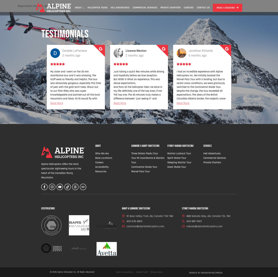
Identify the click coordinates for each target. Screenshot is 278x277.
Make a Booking (226, 7)
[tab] (134, 117)
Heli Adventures (120, 7)
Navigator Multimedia (211, 272)
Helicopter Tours (98, 7)
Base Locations (103, 158)
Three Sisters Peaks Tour (144, 153)
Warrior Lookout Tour (179, 153)
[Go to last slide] (43, 80)
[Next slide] (234, 80)
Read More (56, 103)
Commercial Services (145, 7)
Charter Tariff (142, 272)
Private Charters (170, 7)
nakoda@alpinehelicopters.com (204, 226)
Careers (189, 7)
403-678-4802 (134, 221)
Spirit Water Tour (176, 158)
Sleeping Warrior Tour (179, 162)
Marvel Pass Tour (140, 171)
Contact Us (203, 7)
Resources (100, 171)
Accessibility (102, 167)
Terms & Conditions (124, 272)
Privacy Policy (156, 272)
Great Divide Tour (176, 167)
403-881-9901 (194, 221)
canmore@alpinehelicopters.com (145, 226)
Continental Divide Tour (144, 167)
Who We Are (102, 153)
